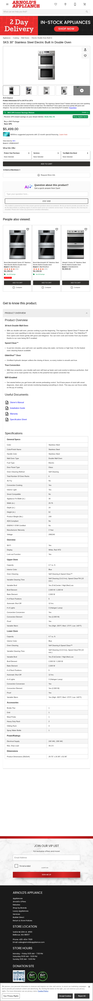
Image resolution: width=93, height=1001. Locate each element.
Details (84, 112)
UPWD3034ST (14, 143)
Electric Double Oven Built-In (42, 38)
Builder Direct (18, 917)
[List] (56, 4)
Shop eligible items (80, 117)
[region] (46, 992)
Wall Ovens (25, 38)
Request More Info (48, 175)
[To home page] (26, 4)
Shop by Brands (20, 908)
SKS (13, 141)
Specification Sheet (18, 419)
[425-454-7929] (75, 4)
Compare (19, 287)
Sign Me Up (46, 875)
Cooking (16, 38)
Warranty (14, 414)
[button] (7, 4)
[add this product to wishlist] (85, 56)
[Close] (89, 986)
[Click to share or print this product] (85, 49)
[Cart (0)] (85, 4)
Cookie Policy (43, 991)
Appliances (7, 38)
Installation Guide (17, 408)
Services (16, 914)
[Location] (65, 4)
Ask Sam (47, 201)
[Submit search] (87, 12)
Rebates (16, 905)
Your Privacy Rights (10, 996)
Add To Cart (46, 164)
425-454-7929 (25, 940)
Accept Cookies (65, 996)
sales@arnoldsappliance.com (31, 942)
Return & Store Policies (22, 921)
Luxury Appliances (20, 911)
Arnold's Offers (19, 902)
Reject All (81, 996)
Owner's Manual (17, 402)
